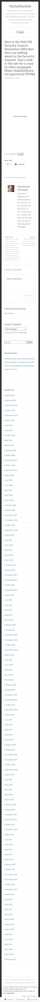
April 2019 (9, 735)
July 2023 (8, 480)
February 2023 (10, 505)
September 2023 (11, 470)
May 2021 (8, 610)
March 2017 (9, 859)
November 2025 (11, 405)
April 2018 (9, 794)
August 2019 (9, 715)
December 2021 (11, 575)
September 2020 (11, 650)
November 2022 (11, 520)
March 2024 (9, 445)
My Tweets (9, 313)
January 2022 (10, 570)
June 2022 (9, 545)
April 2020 (9, 675)
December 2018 (11, 754)
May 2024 (8, 440)
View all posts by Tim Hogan (23, 225)
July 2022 (8, 540)
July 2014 (8, 934)
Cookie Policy (10, 993)
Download (20, 154)
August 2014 (9, 929)
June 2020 (9, 665)
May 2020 (8, 670)
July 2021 (8, 600)
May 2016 (8, 909)
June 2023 (9, 485)
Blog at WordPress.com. (15, 980)
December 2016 (11, 874)
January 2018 (10, 809)
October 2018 (10, 764)
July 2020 (8, 660)
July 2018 (8, 779)
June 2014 (8, 939)
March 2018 (9, 799)
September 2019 (11, 710)
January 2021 (10, 630)
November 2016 (11, 879)
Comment (27, 295)
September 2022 (11, 530)
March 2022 (9, 560)
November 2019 (11, 700)
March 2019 (9, 739)
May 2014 (8, 944)
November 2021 (11, 580)
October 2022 (10, 525)
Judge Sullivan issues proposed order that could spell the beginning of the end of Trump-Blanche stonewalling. (20, 362)
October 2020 (10, 645)
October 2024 (10, 435)
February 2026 (10, 400)
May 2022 (8, 550)
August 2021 (9, 595)
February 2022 (10, 565)
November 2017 (11, 819)
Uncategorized (19, 177)
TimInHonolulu (20, 6)
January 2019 (10, 749)
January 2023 (10, 510)
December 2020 (11, 635)
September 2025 (11, 415)
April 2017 (8, 854)
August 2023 (9, 475)
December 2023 (11, 460)
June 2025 (9, 430)
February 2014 (10, 959)
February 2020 (10, 685)
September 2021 (11, 590)
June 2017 (8, 844)
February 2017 (10, 864)
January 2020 (10, 690)
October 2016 (10, 884)
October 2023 (10, 465)
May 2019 (8, 730)
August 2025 (9, 420)
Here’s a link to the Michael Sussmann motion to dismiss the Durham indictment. (28, 241)
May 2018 (8, 789)
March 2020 (9, 680)
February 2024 (10, 450)
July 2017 (8, 839)
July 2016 (8, 899)
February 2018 (10, 804)
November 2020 (11, 640)
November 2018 (11, 759)
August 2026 (9, 395)
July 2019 (8, 720)
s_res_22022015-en (11, 154)
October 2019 (10, 705)
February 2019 (10, 745)
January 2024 (10, 455)
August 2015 (9, 924)
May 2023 (8, 490)
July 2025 (8, 425)
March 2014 (9, 954)
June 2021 (8, 605)
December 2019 (11, 695)
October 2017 (10, 824)
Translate (23, 332)
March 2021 (9, 620)
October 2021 (10, 585)
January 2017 (10, 869)
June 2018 (9, 784)
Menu (21, 32)
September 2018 (11, 770)
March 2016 (9, 919)
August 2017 (9, 834)
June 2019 (9, 725)
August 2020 (9, 655)
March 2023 (9, 500)
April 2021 (8, 615)
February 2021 (10, 625)
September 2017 (11, 829)
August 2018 (9, 774)
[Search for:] (15, 342)
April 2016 (9, 914)
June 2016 (9, 904)
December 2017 (11, 814)
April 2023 (9, 495)
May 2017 (8, 849)
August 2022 (9, 535)
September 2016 (11, 889)
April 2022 (9, 555)
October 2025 (10, 410)
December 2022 (11, 515)
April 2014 (8, 949)
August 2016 (9, 894)
